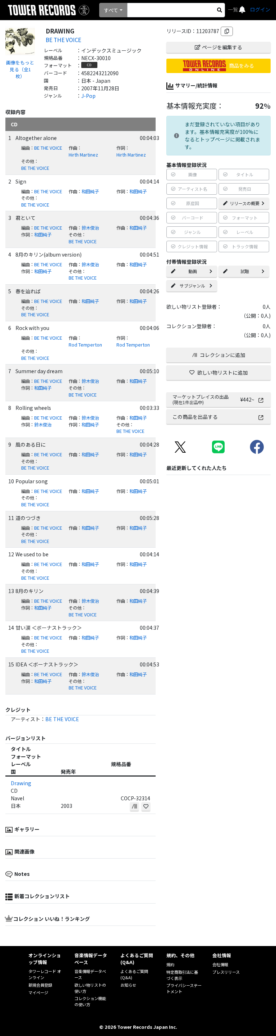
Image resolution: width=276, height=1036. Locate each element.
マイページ (38, 992)
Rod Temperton (85, 344)
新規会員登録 (40, 985)
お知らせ (128, 985)
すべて (111, 10)
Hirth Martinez (83, 154)
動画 (192, 271)
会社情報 (220, 964)
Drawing (21, 783)
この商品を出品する (195, 416)
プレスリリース (226, 972)
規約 (170, 964)
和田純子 (90, 191)
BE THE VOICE (63, 40)
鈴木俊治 (90, 228)
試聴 (244, 271)
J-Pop (88, 95)
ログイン (260, 9)
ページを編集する (222, 47)
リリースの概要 (244, 203)
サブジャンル (192, 285)
